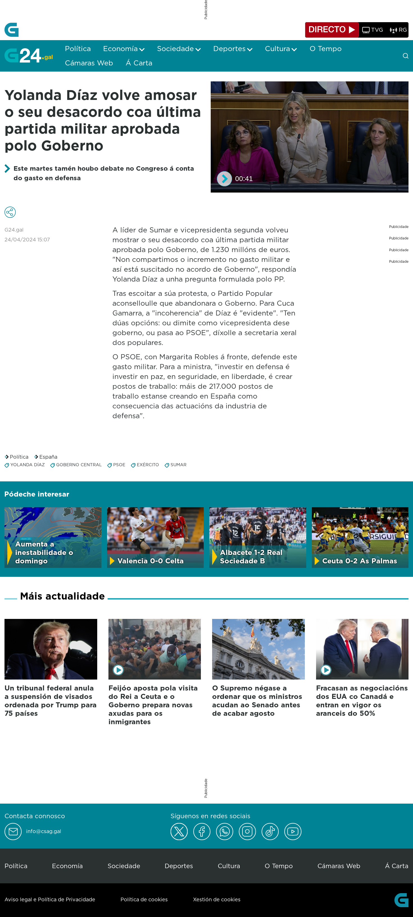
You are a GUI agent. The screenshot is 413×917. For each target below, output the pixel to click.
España (48, 456)
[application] (310, 137)
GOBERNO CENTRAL (79, 465)
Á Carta (397, 865)
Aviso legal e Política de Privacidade (49, 899)
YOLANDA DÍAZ (27, 465)
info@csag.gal (43, 831)
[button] (224, 178)
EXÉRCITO (148, 465)
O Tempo (279, 865)
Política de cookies (144, 899)
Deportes (179, 865)
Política (19, 456)
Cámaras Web (338, 865)
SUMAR (179, 465)
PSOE (119, 465)
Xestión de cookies (216, 899)
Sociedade (124, 865)
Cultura (229, 865)
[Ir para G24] (28, 55)
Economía (67, 865)
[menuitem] (78, 48)
